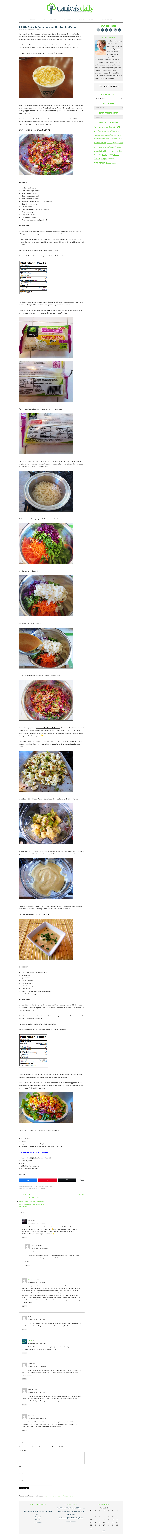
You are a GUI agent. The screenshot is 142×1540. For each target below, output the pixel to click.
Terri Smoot (31, 1279)
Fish (116, 135)
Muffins (97, 142)
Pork (95, 147)
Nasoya (23, 108)
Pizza (121, 142)
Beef (96, 131)
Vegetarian (37, 1188)
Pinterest (38, 1519)
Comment (22, 1451)
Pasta (115, 142)
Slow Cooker (109, 151)
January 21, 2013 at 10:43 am (37, 1343)
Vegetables (111, 158)
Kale (115, 138)
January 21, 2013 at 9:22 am (36, 1319)
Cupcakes (107, 135)
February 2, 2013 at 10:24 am (40, 1248)
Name (21, 1466)
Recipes (35, 1186)
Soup (30, 1188)
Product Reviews (29, 1186)
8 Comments (40, 29)
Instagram (38, 1522)
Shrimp (101, 151)
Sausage (96, 151)
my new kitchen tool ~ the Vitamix (48, 728)
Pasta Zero (25, 313)
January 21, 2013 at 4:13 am (36, 1223)
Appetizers (98, 127)
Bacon (111, 127)
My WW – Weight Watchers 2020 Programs (33, 1201)
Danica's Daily (71, 8)
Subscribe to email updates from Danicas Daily (38, 1511)
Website (21, 1481)
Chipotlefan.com (35, 1085)
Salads (112, 147)
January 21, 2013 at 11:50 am (37, 1366)
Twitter (37, 1514)
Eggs (112, 135)
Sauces (118, 147)
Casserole (108, 131)
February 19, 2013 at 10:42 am (37, 1418)
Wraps (114, 163)
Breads (101, 131)
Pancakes (109, 143)
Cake (104, 131)
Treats (116, 154)
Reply (24, 1237)
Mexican (119, 138)
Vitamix (43, 1188)
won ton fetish (52, 310)
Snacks (96, 155)
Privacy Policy (58, 1537)
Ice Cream (110, 138)
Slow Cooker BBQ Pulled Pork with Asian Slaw (37, 1158)
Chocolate (97, 135)
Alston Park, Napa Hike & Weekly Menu (31, 1204)
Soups (104, 154)
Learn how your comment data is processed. (59, 1496)
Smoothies (118, 151)
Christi (30, 1340)
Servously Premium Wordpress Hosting (87, 1537)
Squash (110, 154)
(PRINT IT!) (46, 130)
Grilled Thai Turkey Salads (30, 1166)
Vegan (33, 1188)
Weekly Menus (48, 1186)
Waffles (109, 163)
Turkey (97, 158)
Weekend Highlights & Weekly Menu (71, 1518)
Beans (117, 126)
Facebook (38, 1517)
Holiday (100, 139)
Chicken (115, 131)
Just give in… (70, 1521)
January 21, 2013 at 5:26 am (36, 1282)
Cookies (102, 135)
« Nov (103, 1531)
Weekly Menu (23, 1207)
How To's (105, 138)
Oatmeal (103, 143)
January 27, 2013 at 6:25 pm (36, 1392)
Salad (27, 1188)
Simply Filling (41, 1186)
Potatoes (101, 147)
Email (21, 1474)
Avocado (105, 127)
